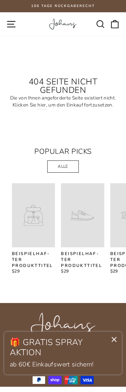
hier (41, 105)
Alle (63, 166)
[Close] (114, 341)
